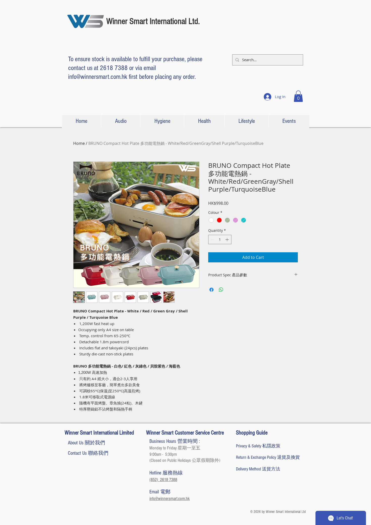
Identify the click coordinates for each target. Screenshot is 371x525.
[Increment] (227, 239)
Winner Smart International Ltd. (153, 21)
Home (79, 143)
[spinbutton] (219, 239)
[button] (298, 96)
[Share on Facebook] (211, 290)
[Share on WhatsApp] (221, 290)
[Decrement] (212, 239)
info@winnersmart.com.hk (97, 77)
